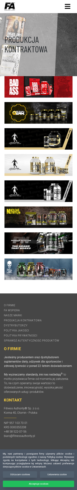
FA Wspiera (12, 310)
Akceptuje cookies (38, 483)
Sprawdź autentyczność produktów (31, 340)
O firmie (9, 305)
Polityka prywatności (20, 335)
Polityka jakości (16, 330)
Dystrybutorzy (16, 325)
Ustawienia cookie (57, 474)
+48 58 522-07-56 (15, 431)
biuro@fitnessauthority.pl (19, 436)
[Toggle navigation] (67, 6)
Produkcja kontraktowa (23, 320)
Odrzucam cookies (20, 474)
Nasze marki (13, 315)
